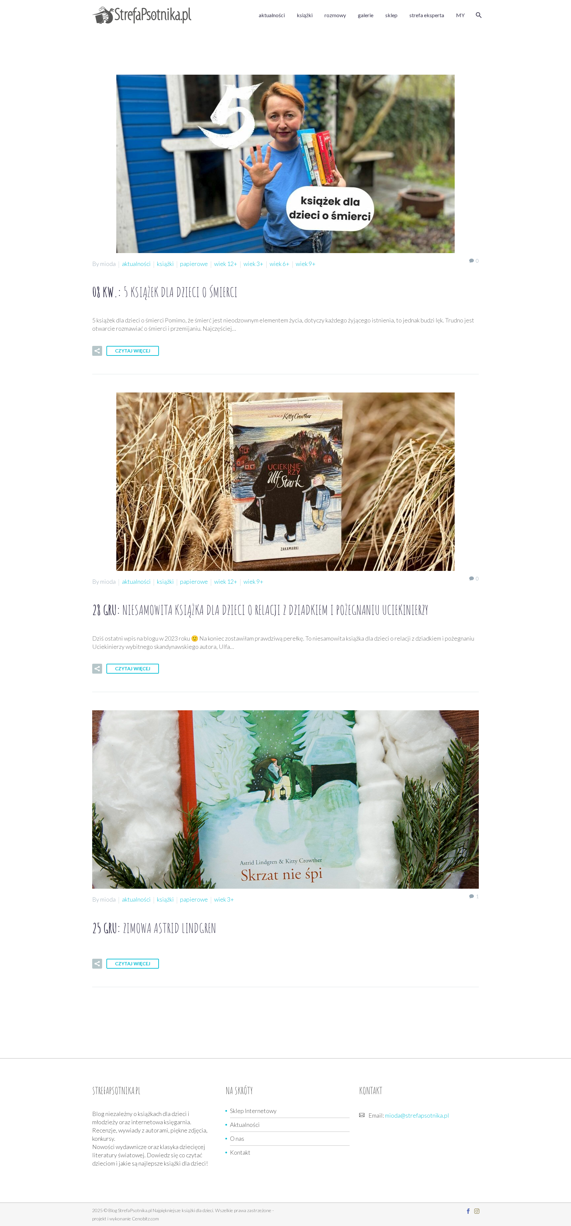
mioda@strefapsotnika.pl (417, 1115)
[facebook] (468, 1211)
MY (460, 15)
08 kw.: (165, 291)
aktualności (272, 15)
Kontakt (240, 1152)
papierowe (194, 263)
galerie (365, 15)
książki (305, 15)
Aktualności (245, 1124)
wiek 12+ (225, 263)
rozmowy (335, 15)
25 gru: (154, 927)
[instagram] (476, 1211)
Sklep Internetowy (253, 1110)
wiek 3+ (253, 263)
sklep (391, 15)
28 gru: (260, 609)
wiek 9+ (306, 263)
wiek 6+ (279, 263)
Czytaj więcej (132, 350)
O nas (237, 1138)
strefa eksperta (426, 15)
